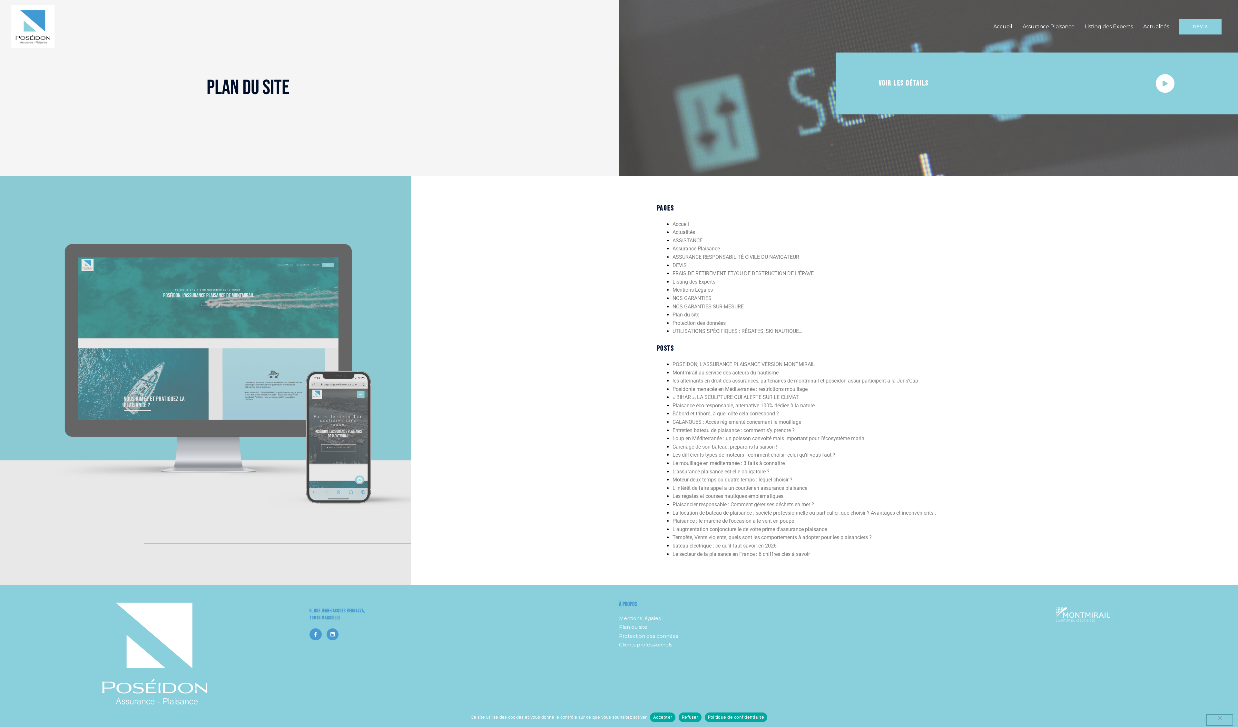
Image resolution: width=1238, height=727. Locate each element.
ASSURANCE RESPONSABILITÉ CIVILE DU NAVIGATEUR (736, 257)
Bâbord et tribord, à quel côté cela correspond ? (726, 414)
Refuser (690, 717)
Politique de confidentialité (736, 717)
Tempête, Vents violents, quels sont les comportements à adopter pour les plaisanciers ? (772, 537)
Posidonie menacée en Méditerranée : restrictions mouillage (740, 389)
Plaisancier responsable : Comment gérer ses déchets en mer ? (743, 504)
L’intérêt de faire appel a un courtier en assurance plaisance (740, 488)
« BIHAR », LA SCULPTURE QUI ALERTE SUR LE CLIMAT (736, 397)
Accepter (662, 717)
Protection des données (699, 323)
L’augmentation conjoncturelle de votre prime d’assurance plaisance (750, 529)
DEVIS (680, 265)
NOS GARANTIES (692, 298)
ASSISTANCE (688, 240)
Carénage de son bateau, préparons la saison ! (725, 447)
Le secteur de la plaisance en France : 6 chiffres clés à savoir (741, 554)
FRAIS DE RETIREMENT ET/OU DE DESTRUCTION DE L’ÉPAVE (743, 273)
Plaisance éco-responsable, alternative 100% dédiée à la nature (744, 405)
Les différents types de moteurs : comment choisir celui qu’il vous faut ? (754, 455)
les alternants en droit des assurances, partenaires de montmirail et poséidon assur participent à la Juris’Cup (795, 381)
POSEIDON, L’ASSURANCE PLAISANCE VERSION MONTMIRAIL (744, 364)
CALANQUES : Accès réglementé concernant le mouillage (737, 422)
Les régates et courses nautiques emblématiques (729, 496)
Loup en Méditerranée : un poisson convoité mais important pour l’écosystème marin (768, 438)
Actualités (1156, 27)
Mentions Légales (693, 290)
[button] (1200, 26)
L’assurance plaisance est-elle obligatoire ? (721, 472)
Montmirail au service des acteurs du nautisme (726, 373)
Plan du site (686, 315)
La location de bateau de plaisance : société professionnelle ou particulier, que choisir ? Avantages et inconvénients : (804, 513)
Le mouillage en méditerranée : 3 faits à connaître (729, 463)
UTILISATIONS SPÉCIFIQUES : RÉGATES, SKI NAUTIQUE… (737, 331)
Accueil (1002, 27)
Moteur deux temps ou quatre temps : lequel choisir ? (732, 480)
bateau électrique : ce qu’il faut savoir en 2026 (725, 546)
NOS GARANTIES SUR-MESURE (708, 307)
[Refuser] (1219, 720)
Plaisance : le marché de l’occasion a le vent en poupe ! (735, 521)
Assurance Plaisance (1049, 27)
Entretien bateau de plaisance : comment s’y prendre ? (734, 430)
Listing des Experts (1109, 27)
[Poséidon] (32, 26)
